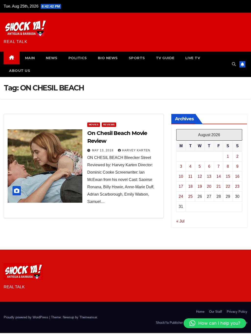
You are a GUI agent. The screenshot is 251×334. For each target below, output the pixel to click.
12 (200, 176)
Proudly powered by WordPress (26, 317)
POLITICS (77, 58)
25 (190, 196)
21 (218, 186)
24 (181, 196)
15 (228, 176)
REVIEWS (109, 124)
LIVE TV (192, 58)
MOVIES (94, 124)
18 (190, 186)
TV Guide (165, 58)
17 (181, 186)
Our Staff (215, 311)
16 (237, 176)
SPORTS (137, 58)
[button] (234, 64)
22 (228, 186)
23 (237, 186)
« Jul (180, 221)
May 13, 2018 (103, 150)
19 (200, 186)
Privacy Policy (237, 311)
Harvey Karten (136, 150)
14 (218, 176)
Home (200, 311)
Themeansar (88, 317)
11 (190, 176)
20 (209, 186)
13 (209, 176)
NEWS (52, 58)
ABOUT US (19, 70)
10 (181, 176)
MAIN (30, 58)
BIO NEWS (108, 58)
